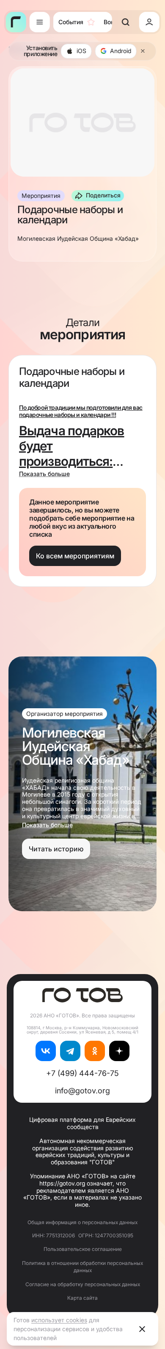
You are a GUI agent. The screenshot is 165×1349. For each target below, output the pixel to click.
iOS (81, 50)
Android (120, 50)
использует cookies (59, 1320)
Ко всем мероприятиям (75, 556)
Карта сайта (82, 1298)
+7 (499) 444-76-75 (82, 1073)
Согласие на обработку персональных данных (82, 1284)
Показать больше (44, 473)
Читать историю (56, 849)
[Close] (143, 51)
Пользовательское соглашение (83, 1249)
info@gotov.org (82, 1090)
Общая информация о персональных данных (83, 1222)
